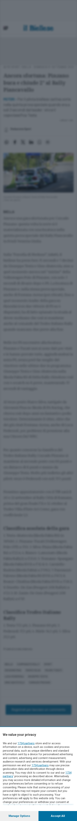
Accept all (58, 816)
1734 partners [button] (26, 743)
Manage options (19, 816)
